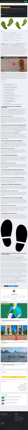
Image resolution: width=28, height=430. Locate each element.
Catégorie (25, 383)
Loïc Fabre (2, 345)
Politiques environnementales (19, 417)
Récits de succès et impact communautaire (10, 98)
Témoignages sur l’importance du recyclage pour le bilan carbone (12, 104)
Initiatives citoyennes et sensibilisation (8, 97)
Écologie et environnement (19, 419)
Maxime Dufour (14, 294)
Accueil (2, 3)
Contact (2, 424)
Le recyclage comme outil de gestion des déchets (9, 86)
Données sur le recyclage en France (9, 93)
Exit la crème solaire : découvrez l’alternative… (11, 402)
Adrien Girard (3, 323)
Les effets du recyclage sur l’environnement (10, 87)
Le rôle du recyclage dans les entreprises (8, 89)
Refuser (22, 1)
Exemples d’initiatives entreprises (9, 90)
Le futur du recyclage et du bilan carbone (8, 100)
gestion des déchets (5, 126)
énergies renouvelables (5, 171)
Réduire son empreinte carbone (7, 3)
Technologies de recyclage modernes (9, 101)
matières (10, 111)
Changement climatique (23, 384)
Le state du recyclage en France (7, 92)
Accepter (26, 1)
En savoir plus (18, 1)
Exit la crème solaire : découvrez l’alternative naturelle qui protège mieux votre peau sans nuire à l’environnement (13, 364)
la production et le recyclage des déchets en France (12, 165)
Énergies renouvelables (23, 390)
